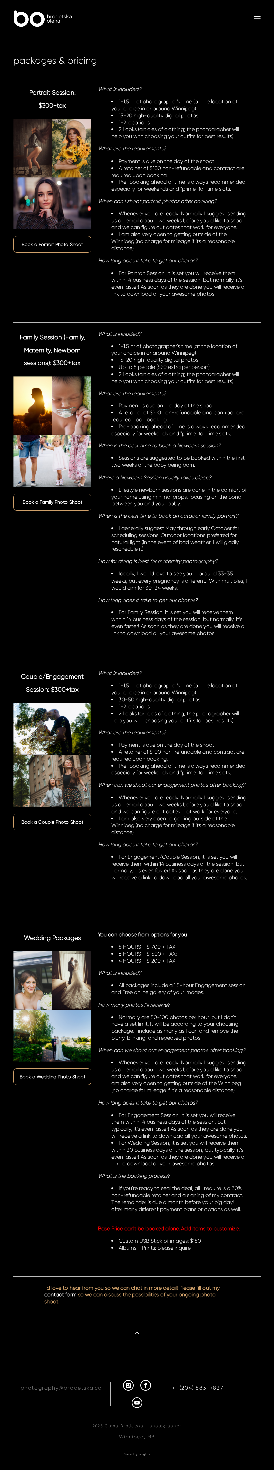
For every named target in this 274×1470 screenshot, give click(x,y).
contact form (60, 1294)
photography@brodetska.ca (61, 1388)
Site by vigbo (137, 1454)
